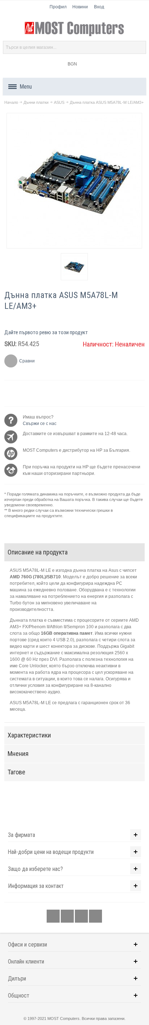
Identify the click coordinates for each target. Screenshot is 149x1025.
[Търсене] (139, 47)
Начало (11, 102)
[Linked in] (82, 916)
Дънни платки (36, 102)
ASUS (59, 102)
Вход (99, 6)
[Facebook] (54, 916)
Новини (80, 6)
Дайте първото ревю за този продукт (46, 332)
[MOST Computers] (75, 29)
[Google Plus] (68, 916)
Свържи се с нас (39, 423)
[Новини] (95, 916)
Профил (58, 6)
